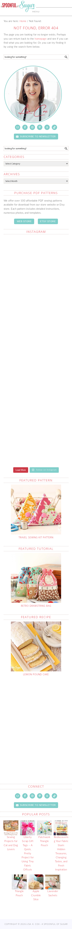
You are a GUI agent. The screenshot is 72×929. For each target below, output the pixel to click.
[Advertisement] (36, 722)
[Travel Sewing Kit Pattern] (36, 509)
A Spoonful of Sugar (18, 13)
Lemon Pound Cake (36, 674)
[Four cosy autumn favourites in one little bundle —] (36, 256)
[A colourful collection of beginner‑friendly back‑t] (36, 407)
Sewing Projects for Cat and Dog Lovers (11, 843)
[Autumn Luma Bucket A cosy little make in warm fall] (36, 445)
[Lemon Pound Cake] (36, 646)
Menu (36, 12)
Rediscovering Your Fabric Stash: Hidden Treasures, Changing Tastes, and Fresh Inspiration (61, 853)
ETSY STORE (48, 221)
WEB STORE (24, 221)
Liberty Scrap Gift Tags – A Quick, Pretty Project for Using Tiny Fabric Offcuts (28, 853)
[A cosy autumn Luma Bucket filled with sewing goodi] (36, 369)
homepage (41, 39)
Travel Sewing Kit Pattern (36, 537)
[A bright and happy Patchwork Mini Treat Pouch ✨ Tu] (36, 331)
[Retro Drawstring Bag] (36, 578)
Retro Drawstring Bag (36, 605)
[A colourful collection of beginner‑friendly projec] (36, 294)
